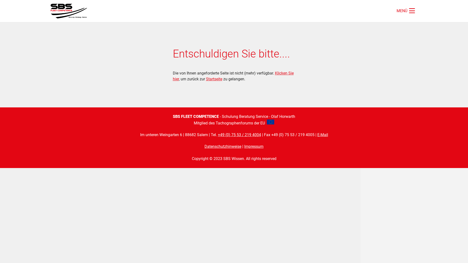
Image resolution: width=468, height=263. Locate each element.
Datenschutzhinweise (223, 146)
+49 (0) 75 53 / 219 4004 (239, 134)
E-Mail (322, 134)
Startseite (214, 79)
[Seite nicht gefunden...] (70, 11)
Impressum (253, 146)
